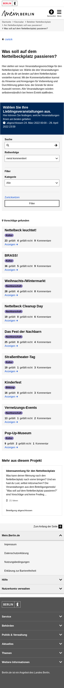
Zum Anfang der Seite (45, 526)
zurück (8, 39)
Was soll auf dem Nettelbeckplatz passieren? (26, 28)
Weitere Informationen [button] (16, 662)
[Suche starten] (56, 145)
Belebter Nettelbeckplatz (39, 22)
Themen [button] (7, 653)
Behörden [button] (8, 625)
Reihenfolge (12, 152)
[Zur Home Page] (18, 13)
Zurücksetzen (12, 197)
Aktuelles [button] (7, 643)
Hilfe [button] (5, 579)
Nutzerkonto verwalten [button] (16, 588)
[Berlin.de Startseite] (11, 604)
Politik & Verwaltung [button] (14, 634)
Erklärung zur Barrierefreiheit (20, 570)
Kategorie (10, 177)
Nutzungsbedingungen (17, 562)
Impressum (10, 544)
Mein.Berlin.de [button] (11, 535)
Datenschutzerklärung (16, 553)
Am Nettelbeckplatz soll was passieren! (23, 25)
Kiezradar (19, 22)
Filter (32, 203)
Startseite (6, 22)
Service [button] (6, 616)
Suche (8, 139)
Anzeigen (11, 244)
